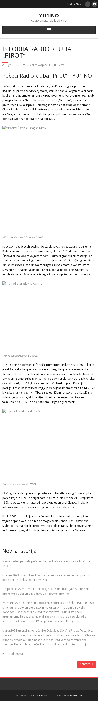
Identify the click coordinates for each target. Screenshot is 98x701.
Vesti (61, 65)
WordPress (76, 695)
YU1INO (14, 65)
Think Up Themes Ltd (40, 695)
